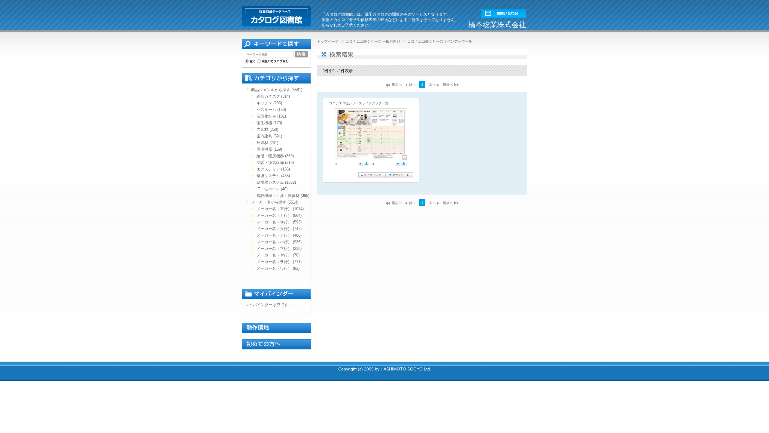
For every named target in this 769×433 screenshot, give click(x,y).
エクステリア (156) (273, 169)
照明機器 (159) (269, 149)
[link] (353, 134)
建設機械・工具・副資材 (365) (283, 195)
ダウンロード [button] (366, 163)
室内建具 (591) (269, 136)
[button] (503, 12)
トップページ (328, 41)
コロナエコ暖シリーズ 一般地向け (373, 41)
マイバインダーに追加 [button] (360, 163)
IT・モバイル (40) (272, 189)
